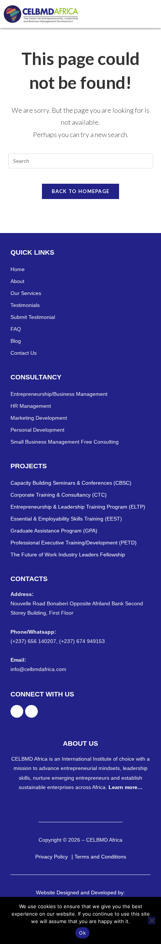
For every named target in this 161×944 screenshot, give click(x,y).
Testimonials (25, 305)
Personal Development (37, 430)
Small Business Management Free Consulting (64, 442)
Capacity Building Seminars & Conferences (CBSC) (70, 483)
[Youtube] (31, 711)
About (17, 281)
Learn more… (126, 787)
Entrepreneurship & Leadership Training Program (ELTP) (77, 507)
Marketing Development (38, 418)
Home (17, 269)
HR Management (30, 406)
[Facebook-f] (16, 711)
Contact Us (23, 353)
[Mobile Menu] (153, 13)
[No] (151, 920)
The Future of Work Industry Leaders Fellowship (67, 555)
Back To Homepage (81, 191)
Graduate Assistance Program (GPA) (53, 531)
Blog (15, 341)
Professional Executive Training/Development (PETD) (73, 543)
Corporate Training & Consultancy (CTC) (58, 495)
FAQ (15, 329)
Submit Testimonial (32, 317)
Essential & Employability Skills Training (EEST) (66, 519)
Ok (82, 933)
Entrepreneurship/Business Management (58, 394)
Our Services (25, 293)
